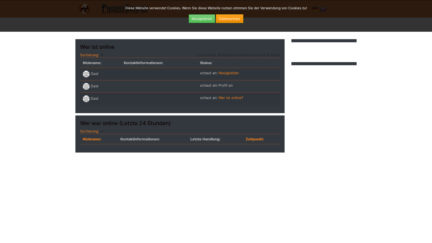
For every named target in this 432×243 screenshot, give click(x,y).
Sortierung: (90, 55)
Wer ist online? (230, 97)
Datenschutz (229, 18)
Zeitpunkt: (255, 139)
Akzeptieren (202, 18)
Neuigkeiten (228, 73)
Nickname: (92, 139)
